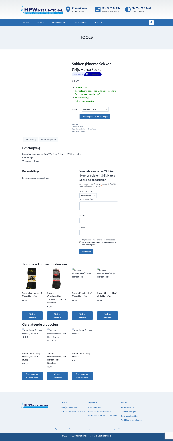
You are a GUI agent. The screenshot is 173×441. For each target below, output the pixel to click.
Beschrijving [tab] (31, 139)
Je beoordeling (86, 199)
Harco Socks (80, 131)
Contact (99, 22)
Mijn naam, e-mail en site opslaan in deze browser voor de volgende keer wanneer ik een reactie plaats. (99, 242)
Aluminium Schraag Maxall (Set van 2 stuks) (31, 356)
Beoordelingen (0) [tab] (48, 139)
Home (26, 22)
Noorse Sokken (81, 129)
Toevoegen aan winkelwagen (95, 116)
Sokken (89, 129)
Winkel (41, 22)
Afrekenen (80, 22)
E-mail (82, 227)
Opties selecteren (32, 316)
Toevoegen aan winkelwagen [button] (32, 376)
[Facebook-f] (151, 22)
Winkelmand (59, 22)
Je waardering (86, 191)
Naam (82, 215)
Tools (86, 37)
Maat (74, 109)
